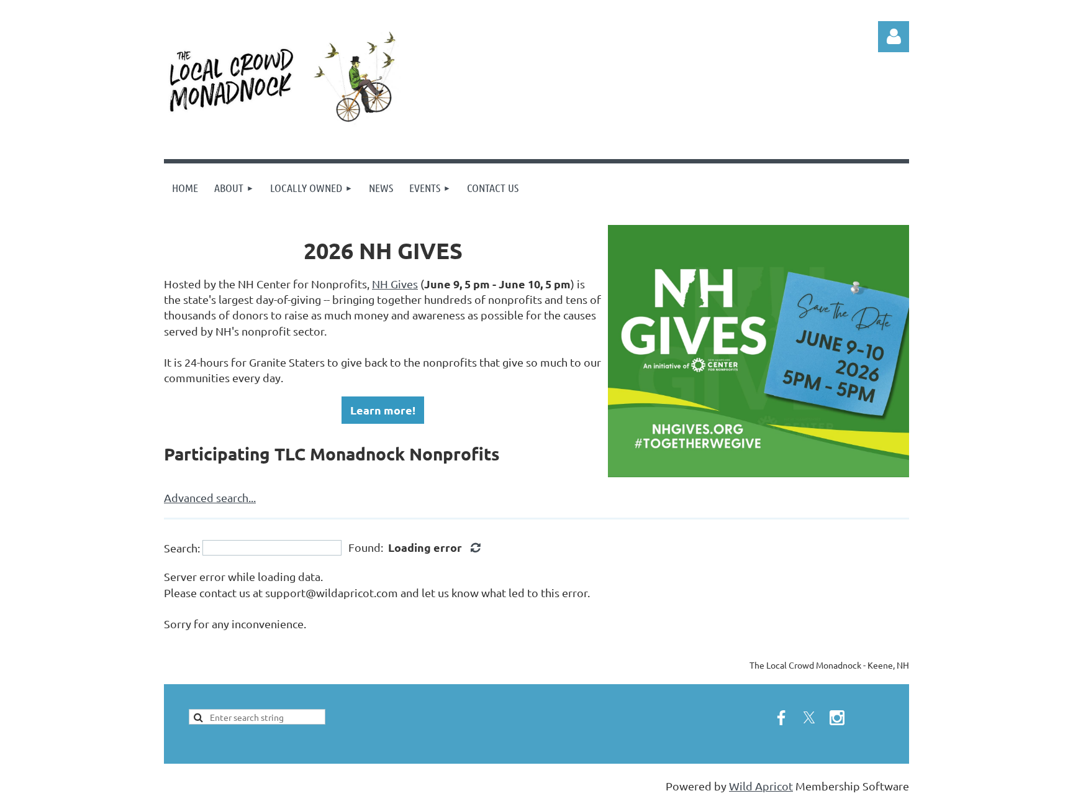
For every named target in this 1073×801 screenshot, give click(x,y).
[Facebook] (781, 717)
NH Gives (395, 283)
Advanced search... (210, 497)
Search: (182, 547)
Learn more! (382, 410)
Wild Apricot (761, 785)
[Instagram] (837, 717)
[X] (809, 717)
